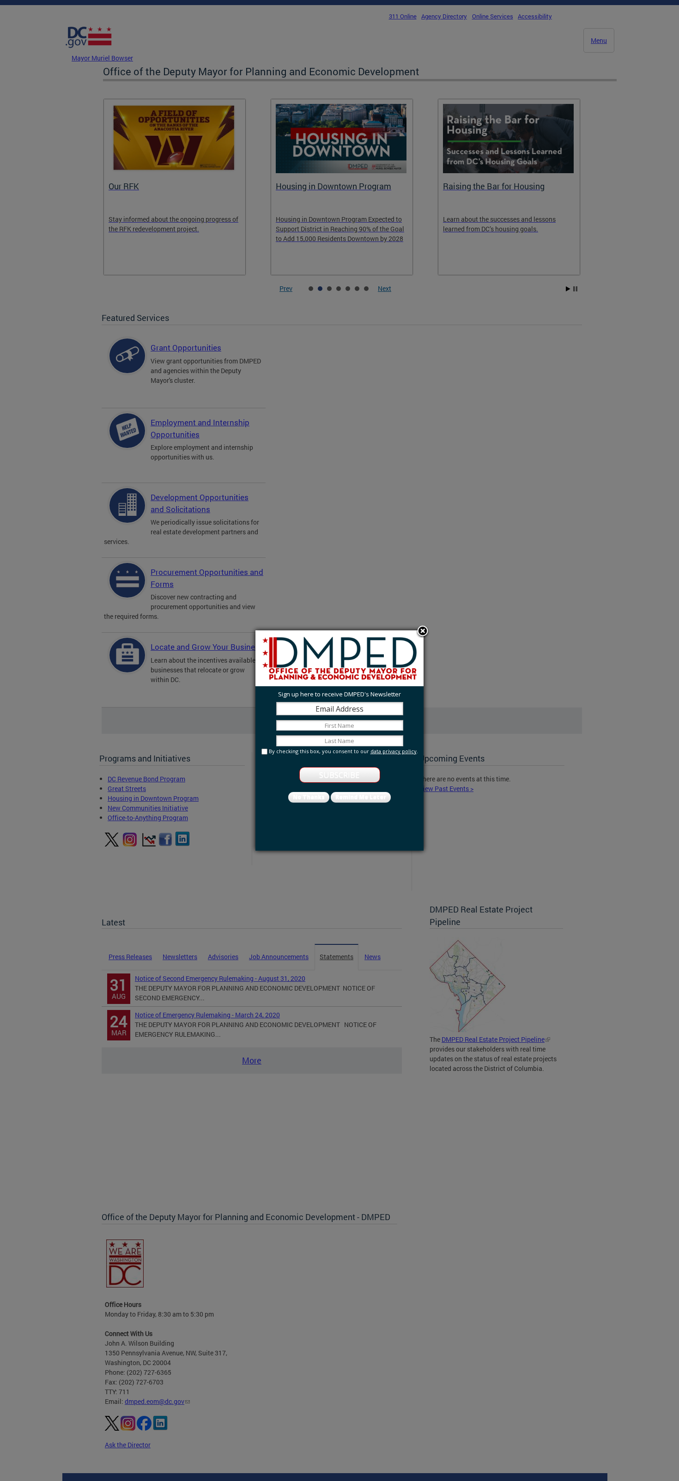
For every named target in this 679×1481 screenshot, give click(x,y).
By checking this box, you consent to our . (343, 751)
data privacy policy (393, 751)
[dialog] (339, 740)
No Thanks (309, 797)
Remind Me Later (360, 797)
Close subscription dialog (423, 632)
